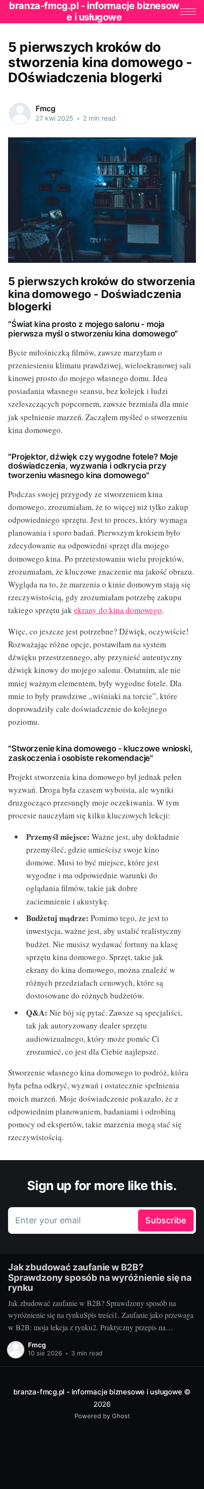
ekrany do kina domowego (118, 610)
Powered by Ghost (102, 1416)
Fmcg (45, 108)
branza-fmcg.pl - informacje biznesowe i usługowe (97, 1391)
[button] (188, 11)
